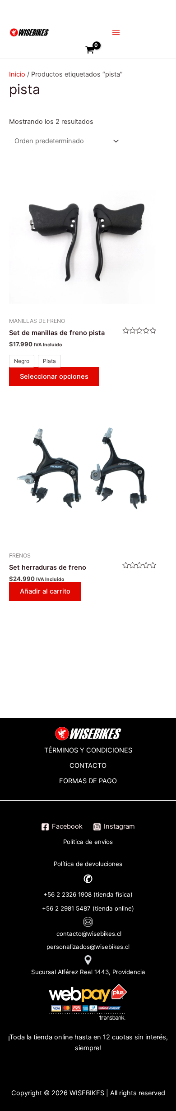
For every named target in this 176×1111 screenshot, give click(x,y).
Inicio (17, 74)
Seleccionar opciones (54, 376)
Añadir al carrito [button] (45, 591)
